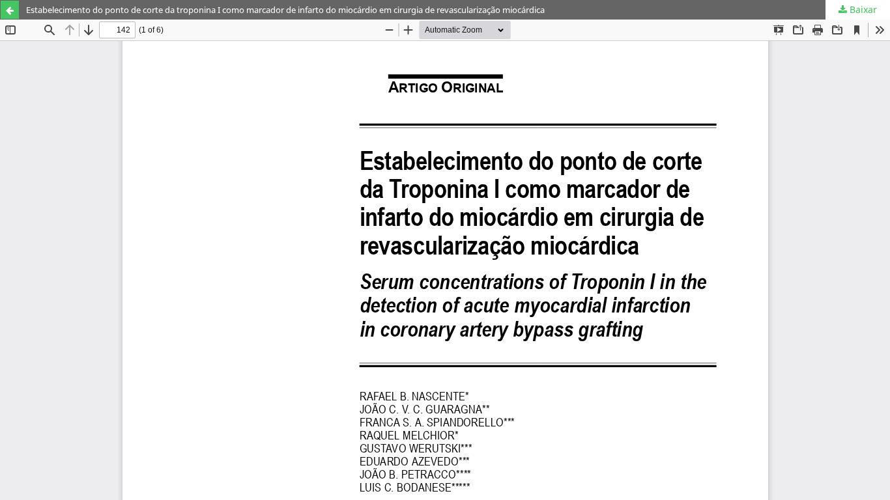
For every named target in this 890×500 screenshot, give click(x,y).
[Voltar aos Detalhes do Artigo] (10, 10)
